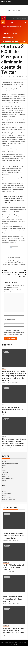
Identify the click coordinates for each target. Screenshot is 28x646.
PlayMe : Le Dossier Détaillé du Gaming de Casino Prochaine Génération (13, 599)
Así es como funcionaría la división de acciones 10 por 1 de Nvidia (12, 409)
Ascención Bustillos (7, 76)
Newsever (22, 642)
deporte (15, 34)
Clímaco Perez (16, 540)
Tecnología (6, 34)
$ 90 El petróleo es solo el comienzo (7, 272)
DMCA (4, 495)
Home (11, 22)
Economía (13, 30)
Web (5, 325)
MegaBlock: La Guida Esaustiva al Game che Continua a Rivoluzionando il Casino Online (13, 630)
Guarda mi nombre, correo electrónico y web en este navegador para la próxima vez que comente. (14, 332)
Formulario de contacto (10, 41)
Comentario (7, 292)
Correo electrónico (9, 319)
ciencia (21, 30)
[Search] (25, 22)
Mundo (5, 30)
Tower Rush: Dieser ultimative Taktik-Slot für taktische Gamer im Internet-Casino (13, 535)
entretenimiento (8, 37)
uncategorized (6, 531)
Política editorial (6, 497)
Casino (23, 41)
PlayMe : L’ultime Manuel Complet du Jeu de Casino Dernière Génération (14, 567)
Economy (4, 368)
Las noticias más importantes (12, 26)
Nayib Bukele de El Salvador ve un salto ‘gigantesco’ (20, 273)
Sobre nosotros (6, 493)
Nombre (6, 314)
